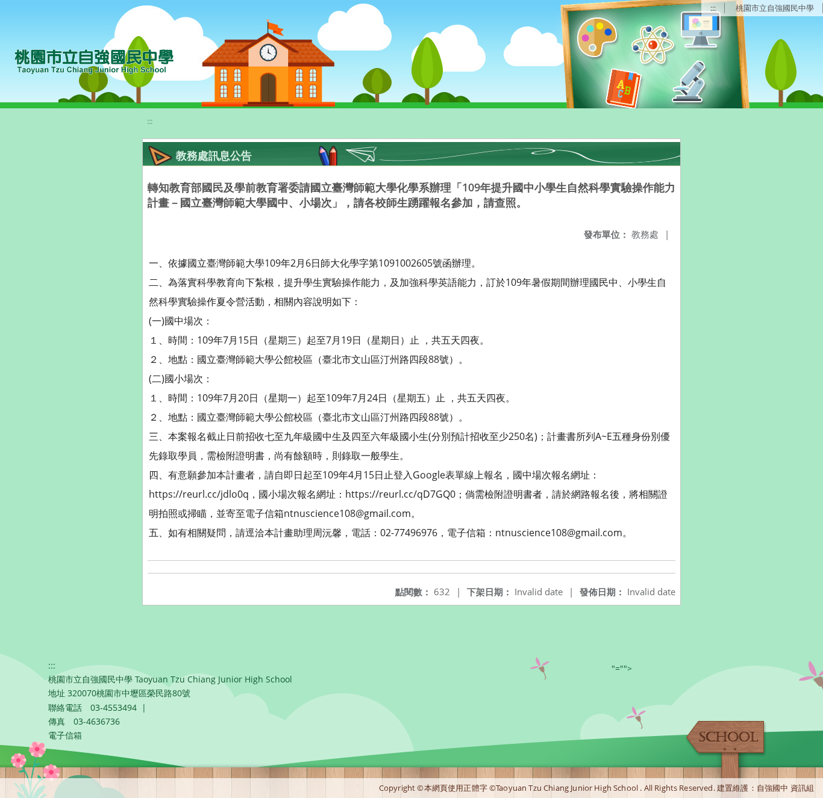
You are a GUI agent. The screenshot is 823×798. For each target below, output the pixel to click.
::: (713, 7)
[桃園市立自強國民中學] (88, 60)
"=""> (622, 668)
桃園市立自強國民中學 (775, 7)
